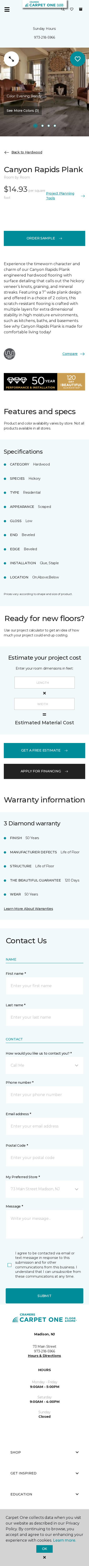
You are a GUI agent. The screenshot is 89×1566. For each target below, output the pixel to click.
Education (21, 1494)
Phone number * (19, 1082)
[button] (62, 9)
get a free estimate (41, 750)
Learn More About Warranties (28, 909)
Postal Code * (17, 1145)
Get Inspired (23, 1473)
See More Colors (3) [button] (23, 110)
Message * (14, 1206)
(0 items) (80, 9)
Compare (70, 354)
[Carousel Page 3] (48, 126)
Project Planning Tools (60, 195)
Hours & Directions (44, 1356)
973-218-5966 (44, 37)
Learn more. (64, 1540)
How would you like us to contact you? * (39, 1053)
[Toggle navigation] (7, 9)
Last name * (15, 1005)
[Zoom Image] (11, 59)
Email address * (18, 1114)
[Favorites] (71, 9)
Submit (44, 1296)
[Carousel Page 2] (42, 126)
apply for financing (41, 771)
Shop (15, 1452)
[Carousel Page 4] (55, 126)
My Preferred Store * (23, 1177)
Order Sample (41, 238)
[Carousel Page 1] (35, 126)
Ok (44, 1549)
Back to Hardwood (26, 152)
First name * (16, 973)
